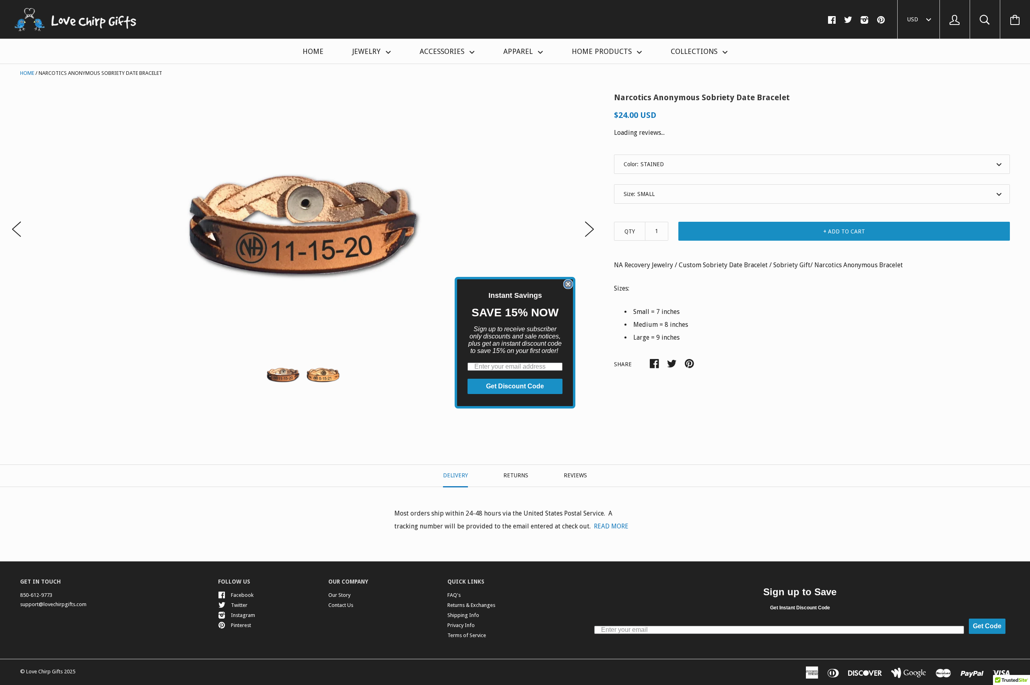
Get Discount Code (515, 386)
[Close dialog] (568, 284)
